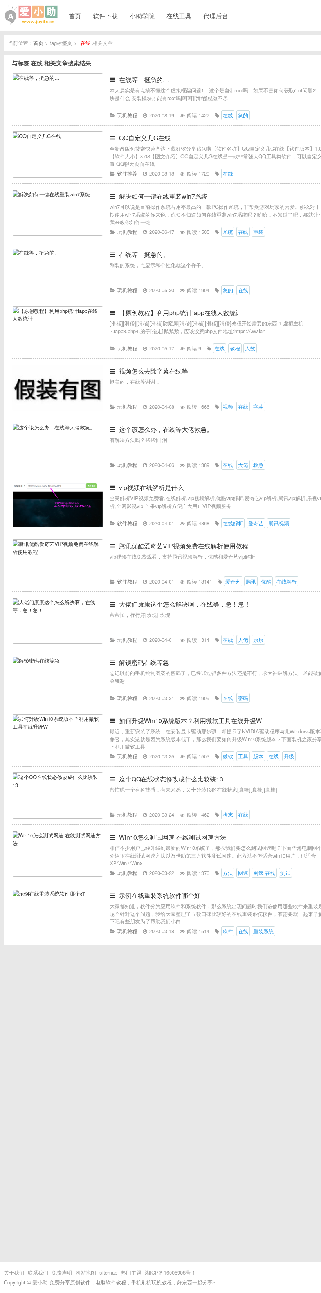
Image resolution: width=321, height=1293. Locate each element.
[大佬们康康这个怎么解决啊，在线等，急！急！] (57, 641)
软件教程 (127, 523)
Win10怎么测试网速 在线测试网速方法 (172, 837)
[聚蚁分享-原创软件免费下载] (31, 15)
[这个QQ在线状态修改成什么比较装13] (57, 816)
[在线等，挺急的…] (57, 117)
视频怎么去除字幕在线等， (156, 370)
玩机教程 (127, 115)
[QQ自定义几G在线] (57, 175)
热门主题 (131, 1272)
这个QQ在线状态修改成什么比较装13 (171, 778)
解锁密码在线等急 (144, 662)
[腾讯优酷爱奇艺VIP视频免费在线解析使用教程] (57, 583)
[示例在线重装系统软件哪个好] (57, 933)
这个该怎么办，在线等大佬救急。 (166, 429)
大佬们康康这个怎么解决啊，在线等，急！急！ (185, 604)
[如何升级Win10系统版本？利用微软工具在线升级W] (57, 758)
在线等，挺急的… (144, 79)
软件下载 (105, 15)
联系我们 (38, 1272)
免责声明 (62, 1272)
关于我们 (14, 1272)
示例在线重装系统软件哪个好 (159, 895)
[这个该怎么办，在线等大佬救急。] (57, 467)
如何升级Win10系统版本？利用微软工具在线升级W (190, 720)
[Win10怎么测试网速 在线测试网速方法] (57, 874)
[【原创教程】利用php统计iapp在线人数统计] (57, 350)
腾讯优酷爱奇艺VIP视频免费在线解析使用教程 (183, 545)
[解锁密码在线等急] (57, 700)
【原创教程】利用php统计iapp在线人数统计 (180, 312)
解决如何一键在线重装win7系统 (163, 196)
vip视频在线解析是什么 (151, 487)
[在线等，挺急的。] (57, 292)
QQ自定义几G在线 (145, 137)
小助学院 (142, 15)
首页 (75, 15)
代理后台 (215, 15)
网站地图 (86, 1272)
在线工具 (178, 15)
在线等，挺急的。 (144, 254)
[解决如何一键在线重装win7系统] (57, 233)
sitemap (108, 1272)
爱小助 (40, 1282)
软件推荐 (127, 173)
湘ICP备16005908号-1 (170, 1272)
